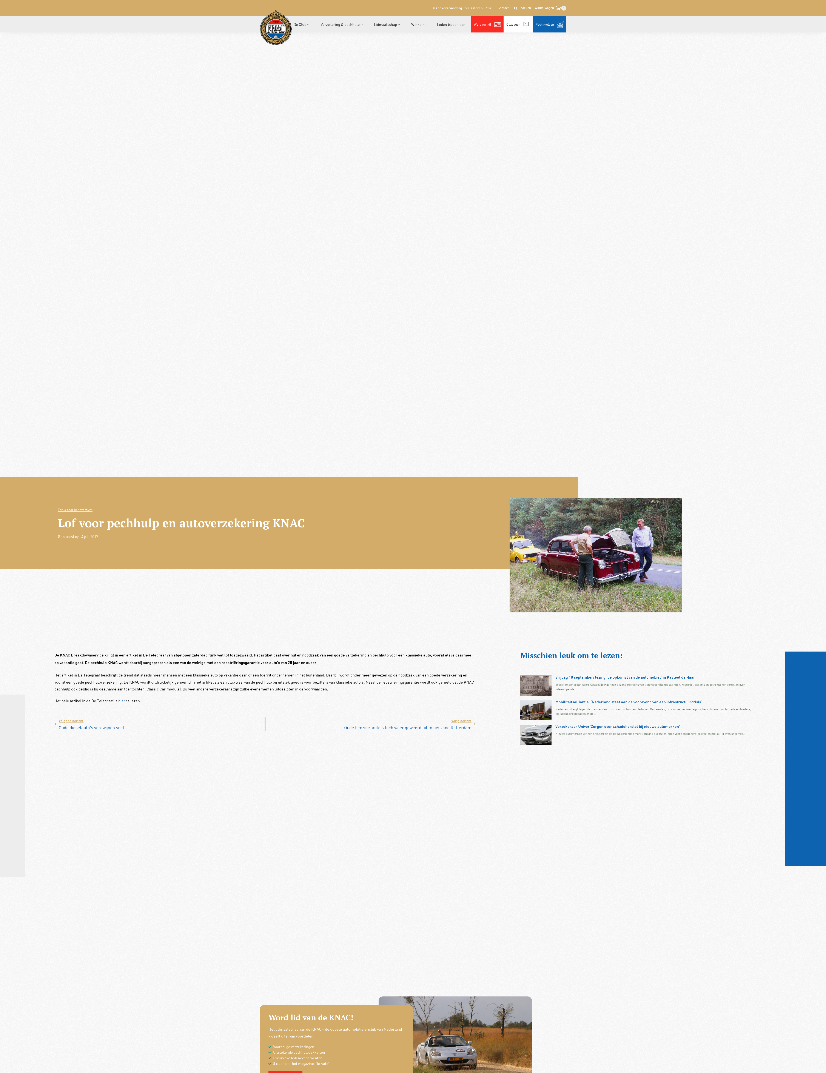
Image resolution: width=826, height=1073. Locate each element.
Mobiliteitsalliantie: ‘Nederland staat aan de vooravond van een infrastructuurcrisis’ (628, 702)
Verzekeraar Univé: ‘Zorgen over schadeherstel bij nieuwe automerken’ (617, 727)
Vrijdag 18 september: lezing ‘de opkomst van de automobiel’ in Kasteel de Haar (625, 677)
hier (121, 700)
